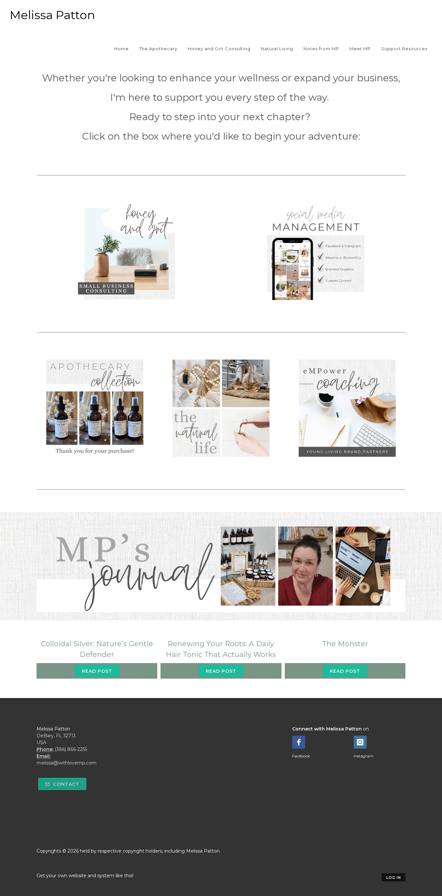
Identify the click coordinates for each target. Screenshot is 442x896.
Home (121, 48)
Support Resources (404, 48)
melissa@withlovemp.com (66, 763)
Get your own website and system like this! (85, 876)
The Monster (345, 643)
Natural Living (277, 48)
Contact (65, 784)
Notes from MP (321, 48)
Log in (393, 877)
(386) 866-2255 (71, 749)
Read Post (97, 671)
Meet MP (360, 48)
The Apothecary (158, 48)
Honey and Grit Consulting (219, 48)
